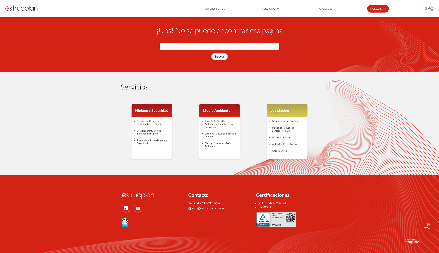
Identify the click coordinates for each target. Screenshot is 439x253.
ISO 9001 (265, 207)
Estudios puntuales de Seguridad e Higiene (149, 132)
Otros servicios (280, 150)
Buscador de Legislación (285, 121)
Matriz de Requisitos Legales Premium (283, 129)
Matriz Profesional (282, 137)
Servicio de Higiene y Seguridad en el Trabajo (149, 122)
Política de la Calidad (272, 203)
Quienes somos (215, 8)
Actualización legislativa (285, 144)
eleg (427, 8)
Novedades (325, 8)
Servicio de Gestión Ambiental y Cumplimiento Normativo (219, 124)
